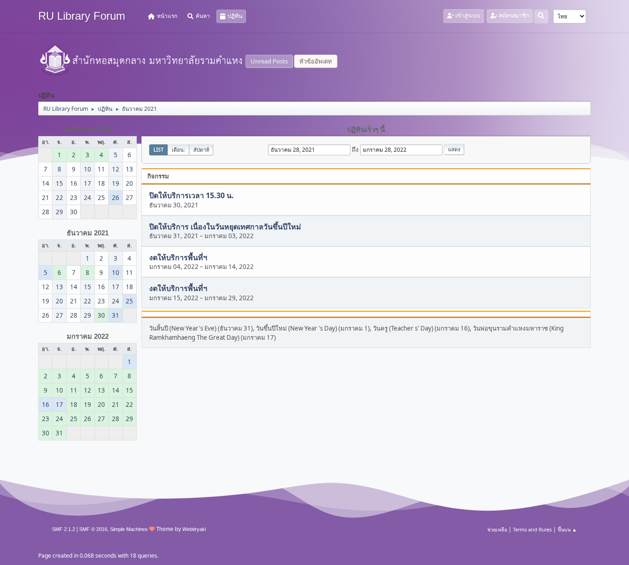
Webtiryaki (194, 529)
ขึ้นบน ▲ (567, 529)
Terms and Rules (532, 529)
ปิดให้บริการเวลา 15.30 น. (191, 196)
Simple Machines (129, 529)
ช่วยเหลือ (497, 529)
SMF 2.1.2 (63, 529)
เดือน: (178, 149)
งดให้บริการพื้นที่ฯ (178, 257)
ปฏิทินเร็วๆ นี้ (366, 129)
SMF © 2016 (93, 529)
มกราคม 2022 (88, 336)
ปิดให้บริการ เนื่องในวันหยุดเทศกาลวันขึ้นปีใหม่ (225, 227)
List (158, 149)
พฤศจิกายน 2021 (88, 129)
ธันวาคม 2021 (88, 233)
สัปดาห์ (201, 149)
